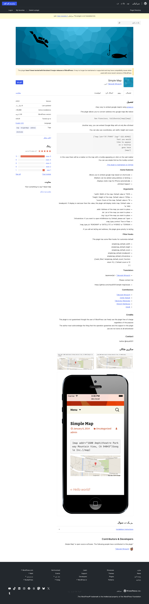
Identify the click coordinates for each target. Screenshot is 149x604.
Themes (111, 573)
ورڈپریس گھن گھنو (9, 3)
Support (84, 573)
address (33, 128)
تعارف (139, 570)
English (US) (20, 123)
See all (18, 174)
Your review (46, 174)
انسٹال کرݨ (109, 93)
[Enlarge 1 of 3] (131, 356)
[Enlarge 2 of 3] (92, 356)
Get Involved (55, 570)
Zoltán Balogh (125, 298)
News (139, 573)
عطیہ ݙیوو (56, 576)
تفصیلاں (128, 93)
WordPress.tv (81, 580)
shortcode (20, 132)
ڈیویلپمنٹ (97, 93)
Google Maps (25, 128)
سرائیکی (119, 591)
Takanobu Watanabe (122, 301)
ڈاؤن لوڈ (19, 82)
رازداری (138, 580)
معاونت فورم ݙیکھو (45, 191)
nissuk (128, 307)
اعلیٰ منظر (47, 138)
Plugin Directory (135, 10)
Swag (57, 580)
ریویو (119, 93)
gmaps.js (130, 107)
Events (57, 573)
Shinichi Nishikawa (123, 304)
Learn (85, 570)
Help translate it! (61, 16)
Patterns (111, 580)
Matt (30, 573)
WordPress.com (27, 570)
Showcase (110, 570)
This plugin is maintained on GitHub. (120, 165)
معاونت (18, 93)
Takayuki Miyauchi (115, 84)
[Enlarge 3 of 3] (131, 375)
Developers (83, 576)
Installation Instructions (124, 529)
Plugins (111, 576)
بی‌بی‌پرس (29, 576)
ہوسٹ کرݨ (137, 576)
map (18, 128)
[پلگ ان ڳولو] (119, 23)
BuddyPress (28, 580)
